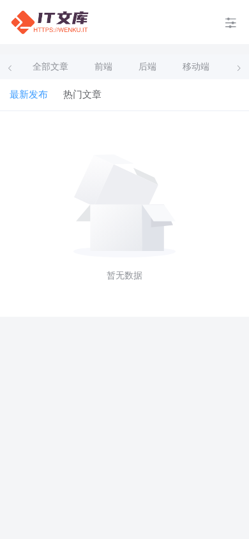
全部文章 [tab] (50, 67)
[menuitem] (50, 22)
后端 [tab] (147, 67)
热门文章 (82, 94)
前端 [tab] (103, 67)
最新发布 (29, 94)
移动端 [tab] (196, 67)
